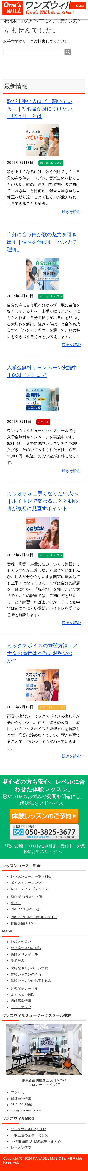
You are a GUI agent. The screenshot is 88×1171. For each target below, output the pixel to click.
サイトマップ (21, 1007)
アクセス (17, 1092)
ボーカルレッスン (51, 162)
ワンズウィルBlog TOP (28, 1129)
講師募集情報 (21, 1001)
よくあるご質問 (23, 994)
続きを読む (71, 211)
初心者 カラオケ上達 (26, 897)
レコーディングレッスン (29, 889)
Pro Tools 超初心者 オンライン (34, 917)
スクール (43, 421)
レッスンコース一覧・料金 (31, 876)
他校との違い (21, 942)
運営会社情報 (21, 1099)
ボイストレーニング (52, 707)
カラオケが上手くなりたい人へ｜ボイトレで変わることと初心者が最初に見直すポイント (42, 501)
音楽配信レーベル (24, 988)
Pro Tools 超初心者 (25, 909)
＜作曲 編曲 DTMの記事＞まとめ (36, 1141)
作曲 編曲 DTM (22, 923)
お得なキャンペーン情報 (29, 968)
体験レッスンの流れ (26, 974)
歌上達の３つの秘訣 (26, 948)
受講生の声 (19, 960)
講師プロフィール (24, 954)
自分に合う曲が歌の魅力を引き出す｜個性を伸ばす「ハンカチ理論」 (42, 242)
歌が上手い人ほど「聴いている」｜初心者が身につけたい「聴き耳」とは (39, 109)
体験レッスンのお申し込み (31, 980)
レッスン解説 (21, 1147)
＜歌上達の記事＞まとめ (29, 1135)
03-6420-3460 (21, 1105)
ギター (16, 903)
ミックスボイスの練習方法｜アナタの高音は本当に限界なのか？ (42, 653)
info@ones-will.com (26, 1110)
